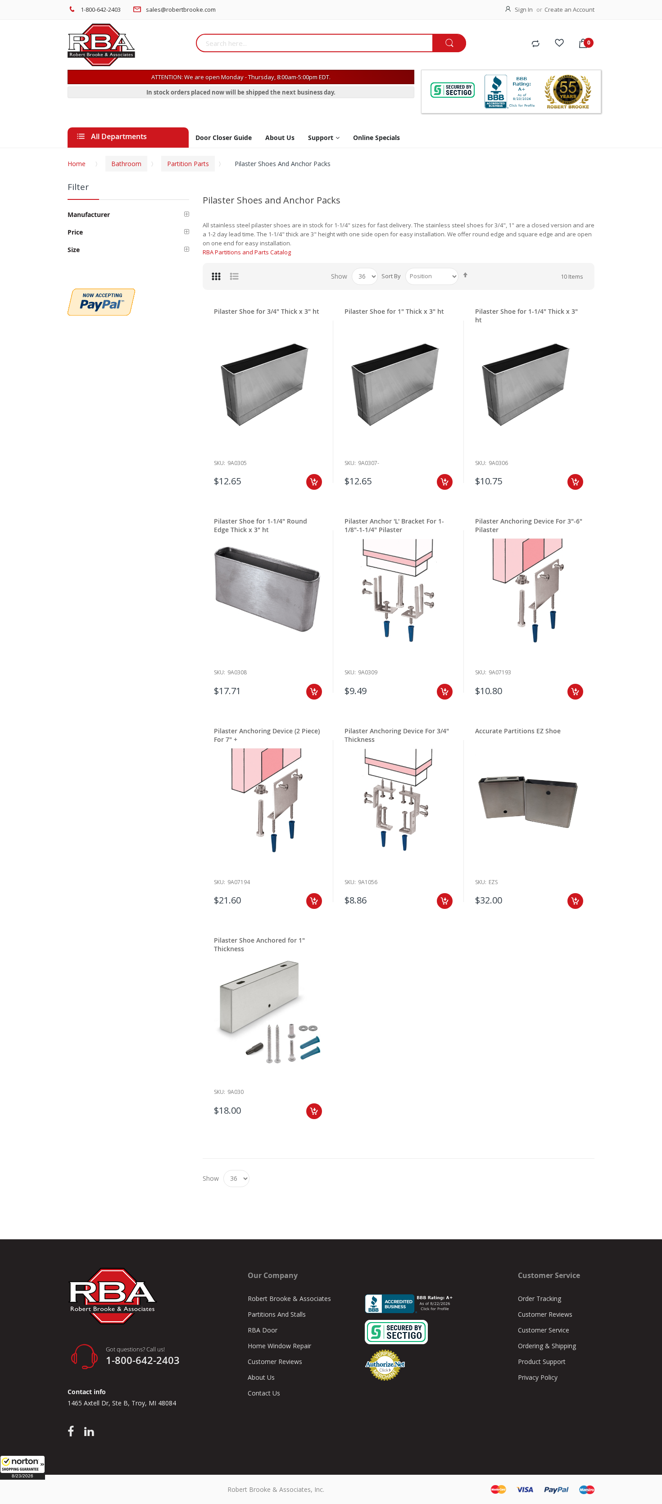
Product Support (542, 1361)
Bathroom (126, 163)
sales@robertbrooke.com (181, 9)
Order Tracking (539, 1298)
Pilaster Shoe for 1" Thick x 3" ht (394, 311)
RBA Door (262, 1330)
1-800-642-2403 (101, 9)
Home (77, 163)
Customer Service (543, 1330)
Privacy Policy (538, 1377)
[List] (234, 276)
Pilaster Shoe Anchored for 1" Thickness (259, 944)
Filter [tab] (78, 187)
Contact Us (264, 1393)
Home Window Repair (279, 1345)
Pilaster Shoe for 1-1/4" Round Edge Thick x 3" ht (260, 525)
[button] (22, 1467)
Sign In (524, 9)
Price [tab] (75, 232)
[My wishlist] (559, 44)
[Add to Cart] (314, 482)
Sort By (391, 276)
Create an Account (569, 9)
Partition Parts (188, 163)
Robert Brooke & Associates (289, 1298)
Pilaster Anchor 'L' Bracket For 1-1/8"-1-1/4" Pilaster (394, 525)
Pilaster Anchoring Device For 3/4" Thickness (397, 735)
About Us (261, 1377)
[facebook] (73, 1432)
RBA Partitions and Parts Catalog (247, 252)
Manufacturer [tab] (89, 214)
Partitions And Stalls (277, 1314)
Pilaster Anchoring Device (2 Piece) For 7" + (267, 735)
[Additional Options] (101, 293)
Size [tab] (74, 249)
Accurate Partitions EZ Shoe (518, 731)
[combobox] (314, 43)
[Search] (449, 43)
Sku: (219, 463)
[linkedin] (89, 1432)
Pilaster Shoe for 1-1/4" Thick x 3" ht (526, 315)
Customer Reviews (275, 1361)
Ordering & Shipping (547, 1345)
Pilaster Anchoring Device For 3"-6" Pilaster (528, 525)
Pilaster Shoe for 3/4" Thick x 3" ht (266, 311)
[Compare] (535, 44)
